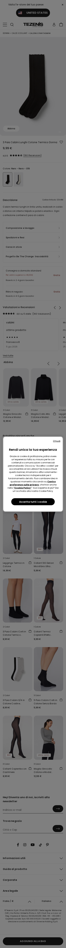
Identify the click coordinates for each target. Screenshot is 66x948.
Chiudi (56, 440)
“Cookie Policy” (22, 487)
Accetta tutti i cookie (33, 501)
